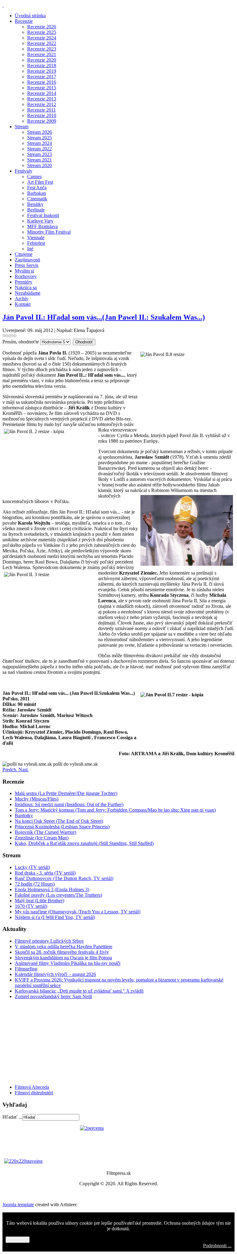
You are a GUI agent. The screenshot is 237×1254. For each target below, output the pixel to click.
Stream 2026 (39, 132)
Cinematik (37, 198)
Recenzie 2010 (41, 115)
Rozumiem (17, 1239)
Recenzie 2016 (41, 82)
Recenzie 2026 (41, 26)
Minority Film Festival (49, 232)
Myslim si (24, 270)
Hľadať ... (12, 1117)
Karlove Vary (40, 220)
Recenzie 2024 (41, 37)
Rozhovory (26, 276)
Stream (21, 126)
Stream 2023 (39, 154)
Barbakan (36, 193)
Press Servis (26, 265)
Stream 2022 (39, 148)
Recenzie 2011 (41, 110)
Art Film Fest (40, 182)
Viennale (35, 237)
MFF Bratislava (42, 226)
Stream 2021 (39, 159)
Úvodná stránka (30, 15)
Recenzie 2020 (41, 60)
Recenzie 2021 (41, 54)
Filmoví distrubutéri (34, 1092)
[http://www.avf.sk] (3, 5)
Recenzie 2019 (41, 71)
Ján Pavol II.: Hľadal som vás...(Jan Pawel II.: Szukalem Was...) (103, 317)
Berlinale (36, 209)
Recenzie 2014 (41, 93)
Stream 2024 (39, 143)
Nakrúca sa (26, 287)
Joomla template (18, 1204)
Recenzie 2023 (41, 48)
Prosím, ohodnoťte (20, 341)
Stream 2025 (39, 137)
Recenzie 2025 (41, 32)
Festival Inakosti (43, 215)
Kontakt (23, 304)
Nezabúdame (27, 293)
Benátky (35, 204)
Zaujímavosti (27, 259)
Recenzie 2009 (41, 121)
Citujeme (23, 254)
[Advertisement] (39, 1041)
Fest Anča (37, 187)
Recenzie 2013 (41, 98)
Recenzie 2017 (41, 76)
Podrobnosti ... (217, 1245)
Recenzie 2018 (41, 65)
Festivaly (23, 171)
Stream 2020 (39, 165)
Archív (21, 298)
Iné (30, 248)
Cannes (34, 176)
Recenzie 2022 (41, 43)
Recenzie (24, 21)
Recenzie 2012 (41, 104)
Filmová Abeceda (32, 1087)
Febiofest (36, 243)
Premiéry (23, 282)
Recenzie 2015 (41, 87)
